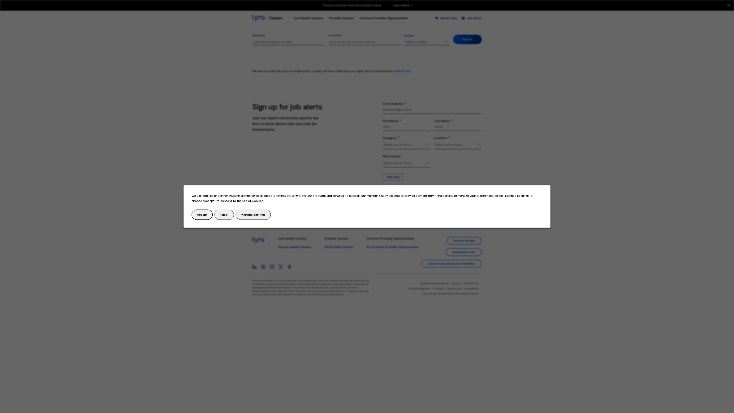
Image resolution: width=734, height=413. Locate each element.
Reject (224, 215)
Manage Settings (253, 215)
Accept (202, 215)
